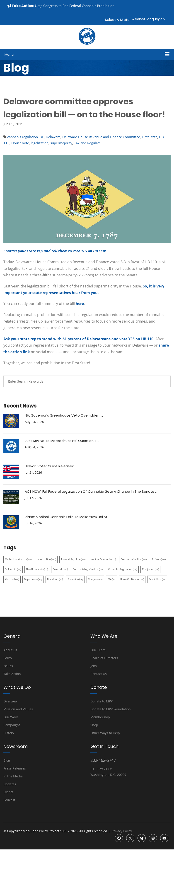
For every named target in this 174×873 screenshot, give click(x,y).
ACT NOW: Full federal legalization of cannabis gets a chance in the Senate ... (91, 491)
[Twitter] (130, 838)
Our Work (10, 717)
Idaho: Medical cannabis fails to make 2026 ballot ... (67, 516)
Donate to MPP (101, 701)
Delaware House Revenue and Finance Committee (101, 137)
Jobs (93, 666)
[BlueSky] (142, 838)
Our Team (98, 650)
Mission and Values (18, 709)
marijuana (150, 569)
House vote (20, 143)
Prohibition (157, 579)
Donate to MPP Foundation (110, 709)
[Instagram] (153, 838)
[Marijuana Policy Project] (87, 43)
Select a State (118, 19)
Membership (100, 717)
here (80, 303)
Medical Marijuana (18, 559)
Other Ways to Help (105, 733)
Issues (8, 666)
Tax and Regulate (87, 143)
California (13, 569)
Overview (10, 701)
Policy (7, 658)
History (8, 733)
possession (75, 579)
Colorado (60, 569)
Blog (6, 760)
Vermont (12, 579)
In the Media (13, 776)
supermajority (61, 143)
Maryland (55, 579)
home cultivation (132, 579)
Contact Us (98, 674)
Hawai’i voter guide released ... (51, 466)
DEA (111, 579)
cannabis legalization (88, 569)
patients (159, 559)
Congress (95, 579)
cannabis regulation (22, 137)
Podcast (9, 800)
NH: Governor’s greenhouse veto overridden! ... (64, 415)
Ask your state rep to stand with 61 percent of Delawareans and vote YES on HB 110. (79, 338)
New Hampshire (37, 569)
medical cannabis (103, 559)
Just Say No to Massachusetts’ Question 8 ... (62, 440)
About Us (10, 650)
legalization (39, 143)
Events (8, 792)
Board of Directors (104, 658)
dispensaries (33, 579)
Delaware (53, 137)
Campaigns (11, 725)
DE (42, 137)
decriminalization (134, 559)
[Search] (164, 381)
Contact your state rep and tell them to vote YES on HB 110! (54, 250)
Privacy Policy (122, 831)
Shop (94, 725)
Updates (9, 784)
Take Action (12, 674)
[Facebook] (119, 838)
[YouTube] (164, 838)
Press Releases (14, 768)
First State (149, 137)
